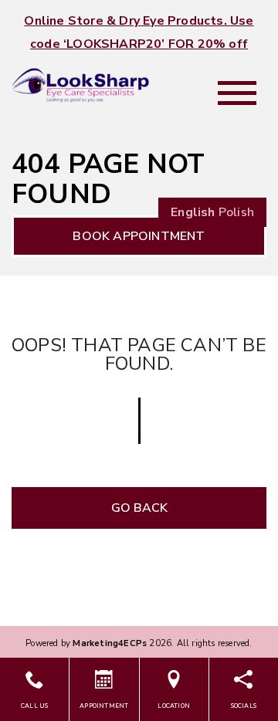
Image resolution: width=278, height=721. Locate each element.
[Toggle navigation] (237, 93)
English (193, 212)
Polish (236, 212)
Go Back (139, 507)
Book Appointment (139, 236)
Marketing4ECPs (110, 643)
